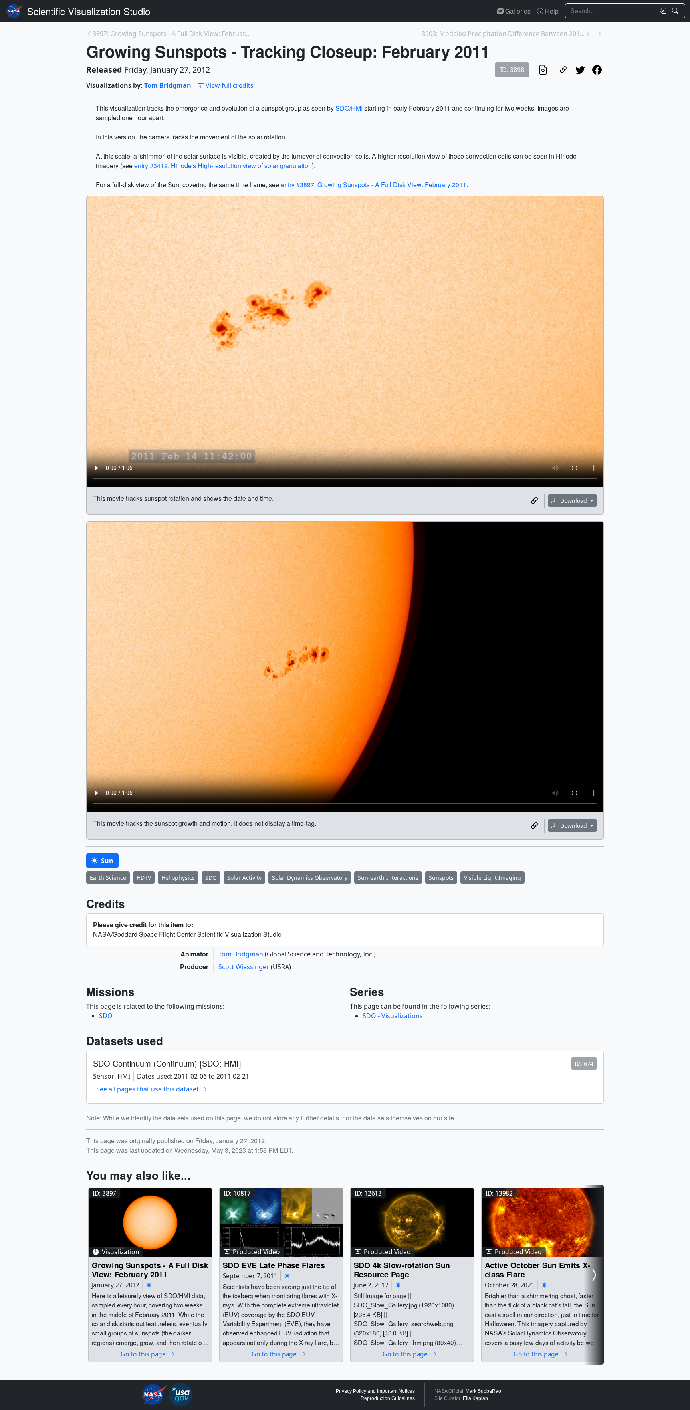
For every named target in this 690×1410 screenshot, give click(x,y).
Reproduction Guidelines (388, 1398)
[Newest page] (600, 33)
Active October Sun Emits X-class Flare (538, 1269)
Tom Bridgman (167, 85)
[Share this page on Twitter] (580, 70)
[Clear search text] (661, 10)
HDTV (144, 877)
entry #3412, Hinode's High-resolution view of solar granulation (223, 165)
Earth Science (108, 877)
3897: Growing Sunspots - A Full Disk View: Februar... (171, 33)
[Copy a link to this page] (563, 69)
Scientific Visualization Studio (88, 11)
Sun (106, 860)
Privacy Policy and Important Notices (375, 1391)
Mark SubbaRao (483, 1391)
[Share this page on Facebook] (597, 70)
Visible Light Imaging (492, 877)
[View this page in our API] (543, 70)
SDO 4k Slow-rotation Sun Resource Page (402, 1269)
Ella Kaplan (475, 1398)
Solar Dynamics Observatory (309, 877)
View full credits (230, 85)
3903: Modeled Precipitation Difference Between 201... (503, 33)
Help (551, 11)
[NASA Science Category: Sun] (149, 1285)
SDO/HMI (349, 108)
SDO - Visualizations (393, 1015)
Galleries (517, 11)
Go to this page (144, 1354)
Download (574, 500)
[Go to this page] (150, 1222)
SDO (211, 877)
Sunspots (441, 877)
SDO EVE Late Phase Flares (274, 1264)
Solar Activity (244, 877)
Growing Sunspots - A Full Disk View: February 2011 (150, 1269)
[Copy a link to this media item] (534, 501)
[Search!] (676, 10)
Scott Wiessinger (244, 966)
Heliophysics (178, 877)
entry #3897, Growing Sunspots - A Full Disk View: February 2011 (373, 184)
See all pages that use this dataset (147, 1089)
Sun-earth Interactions (388, 877)
